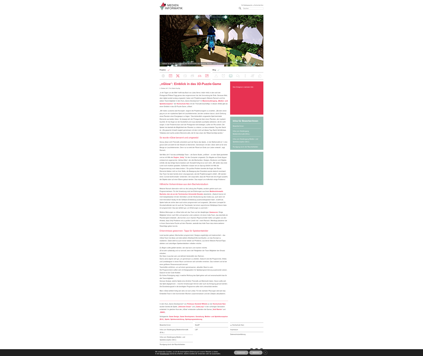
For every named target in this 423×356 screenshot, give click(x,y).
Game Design (174, 316)
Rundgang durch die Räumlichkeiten (245, 147)
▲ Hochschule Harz (237, 325)
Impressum (234, 329)
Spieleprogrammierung (193, 319)
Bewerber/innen (238, 126)
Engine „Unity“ (179, 157)
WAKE (162, 312)
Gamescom (213, 212)
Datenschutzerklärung (238, 334)
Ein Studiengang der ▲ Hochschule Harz (252, 5)
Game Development (187, 316)
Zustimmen (241, 352)
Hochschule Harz (183, 104)
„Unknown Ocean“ (185, 306)
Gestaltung (200, 316)
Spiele (167, 319)
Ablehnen (256, 352)
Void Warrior (217, 309)
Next (267, 41)
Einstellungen (164, 354)
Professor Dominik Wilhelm (197, 304)
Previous (156, 41)
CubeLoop (200, 306)
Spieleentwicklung (177, 319)
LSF (196, 329)
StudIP (197, 325)
